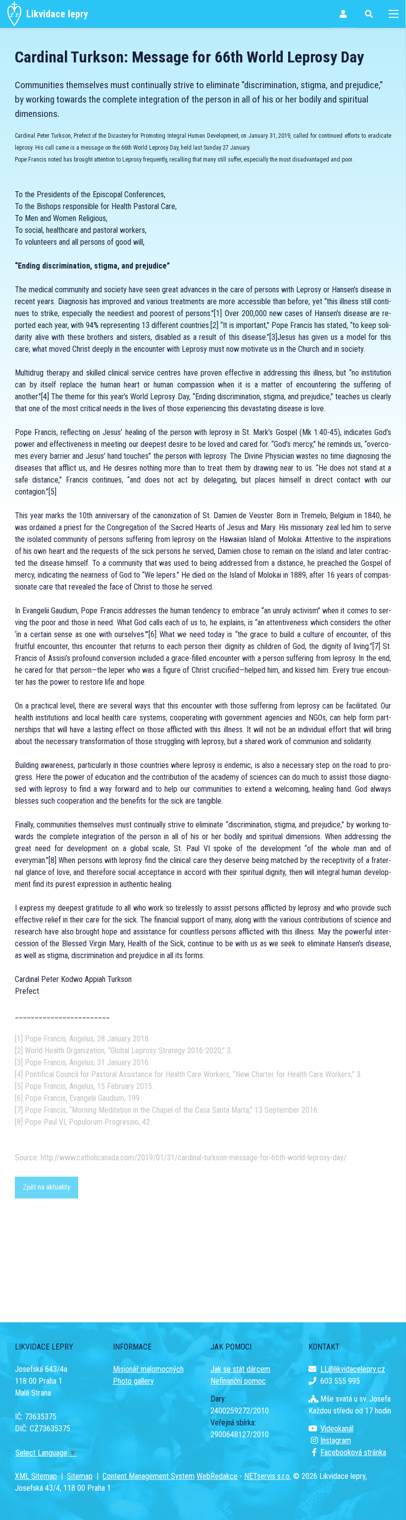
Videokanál (337, 1428)
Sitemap (80, 1476)
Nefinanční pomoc (238, 1381)
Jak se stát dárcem (240, 1369)
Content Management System (148, 1476)
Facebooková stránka (353, 1452)
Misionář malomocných (148, 1369)
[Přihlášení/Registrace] (344, 14)
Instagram (335, 1440)
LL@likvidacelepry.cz (352, 1369)
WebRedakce (217, 1476)
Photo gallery (133, 1381)
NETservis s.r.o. (267, 1476)
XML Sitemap (36, 1476)
